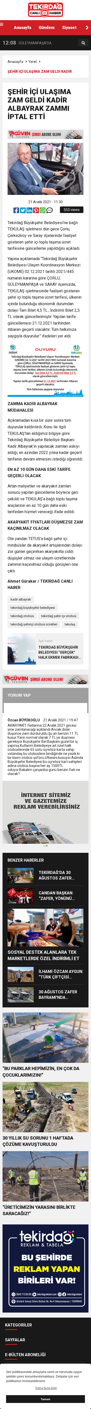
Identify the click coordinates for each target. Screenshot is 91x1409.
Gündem (47, 27)
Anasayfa (22, 27)
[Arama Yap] (83, 43)
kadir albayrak (21, 599)
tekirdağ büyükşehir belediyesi (33, 608)
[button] (87, 27)
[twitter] (23, 211)
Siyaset (69, 27)
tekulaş (70, 624)
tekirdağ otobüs (22, 616)
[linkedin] (30, 211)
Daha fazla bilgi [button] (46, 1388)
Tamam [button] (45, 1399)
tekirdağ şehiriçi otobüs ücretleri (34, 624)
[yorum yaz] (49, 211)
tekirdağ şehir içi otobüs (58, 616)
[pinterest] (36, 211)
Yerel (32, 62)
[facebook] (16, 211)
